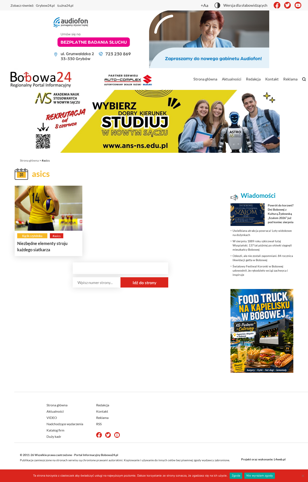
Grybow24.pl (45, 5)
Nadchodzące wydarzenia (65, 424)
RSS (99, 424)
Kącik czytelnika (32, 236)
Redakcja (253, 79)
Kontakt (272, 79)
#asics (57, 236)
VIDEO (52, 418)
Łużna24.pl (65, 5)
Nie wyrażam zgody (259, 475)
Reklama (290, 79)
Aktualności (231, 79)
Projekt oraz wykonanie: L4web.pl (263, 459)
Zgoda (236, 475)
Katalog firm (55, 430)
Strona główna (205, 79)
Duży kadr (54, 436)
